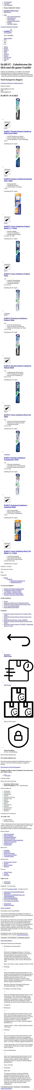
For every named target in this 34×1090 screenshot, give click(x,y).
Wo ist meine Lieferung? (10, 855)
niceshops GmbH (12, 889)
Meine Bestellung (8, 835)
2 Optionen (7, 313)
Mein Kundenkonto (9, 834)
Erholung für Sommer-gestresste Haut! (14, 589)
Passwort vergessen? (9, 853)
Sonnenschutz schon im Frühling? (13, 590)
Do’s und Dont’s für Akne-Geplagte (13, 593)
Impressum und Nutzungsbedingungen (14, 892)
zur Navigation (8, 2)
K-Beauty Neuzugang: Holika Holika (14, 595)
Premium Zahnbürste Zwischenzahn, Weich (14, 458)
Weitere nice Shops (9, 905)
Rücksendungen (11, 18)
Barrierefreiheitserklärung (10, 898)
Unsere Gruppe (8, 872)
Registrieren (7, 852)
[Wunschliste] (5, 41)
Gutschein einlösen (9, 856)
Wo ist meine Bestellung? (13, 16)
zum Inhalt (6, 3)
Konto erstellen (8, 38)
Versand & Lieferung (9, 838)
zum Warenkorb (8, 5)
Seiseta (6, 601)
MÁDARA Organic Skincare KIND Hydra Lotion (17, 604)
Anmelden (6, 850)
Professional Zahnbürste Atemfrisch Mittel (15, 506)
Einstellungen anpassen (23, 937)
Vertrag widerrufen (5, 908)
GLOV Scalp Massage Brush (11, 606)
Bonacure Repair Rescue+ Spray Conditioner (16, 620)
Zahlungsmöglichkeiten (13, 21)
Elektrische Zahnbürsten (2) (18, 581)
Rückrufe (6, 866)
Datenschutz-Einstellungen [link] (11, 899)
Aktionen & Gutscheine (10, 841)
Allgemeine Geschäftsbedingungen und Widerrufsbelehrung (14, 895)
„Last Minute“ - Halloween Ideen (12, 592)
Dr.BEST (9, 579)
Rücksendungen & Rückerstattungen (13, 840)
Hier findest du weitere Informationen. (11, 767)
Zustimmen (4, 937)
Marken (6, 578)
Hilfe (5, 15)
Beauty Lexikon (8, 865)
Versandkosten (11, 19)
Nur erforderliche (12, 937)
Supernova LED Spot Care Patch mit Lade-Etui (16, 603)
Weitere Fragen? (8, 843)
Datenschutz (7, 893)
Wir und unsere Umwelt (10, 862)
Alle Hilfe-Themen (12, 24)
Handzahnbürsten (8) (16, 582)
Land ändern (12, 886)
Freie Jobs (6, 875)
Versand (7, 12)
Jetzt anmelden (8, 32)
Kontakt (9, 22)
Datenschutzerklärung (22, 934)
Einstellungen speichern (7, 1087)
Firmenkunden (8, 844)
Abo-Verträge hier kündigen (11, 901)
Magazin (6, 863)
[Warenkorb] (18, 43)
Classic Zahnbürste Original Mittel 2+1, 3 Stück (17, 227)
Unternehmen (7, 903)
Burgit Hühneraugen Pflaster (11, 607)
